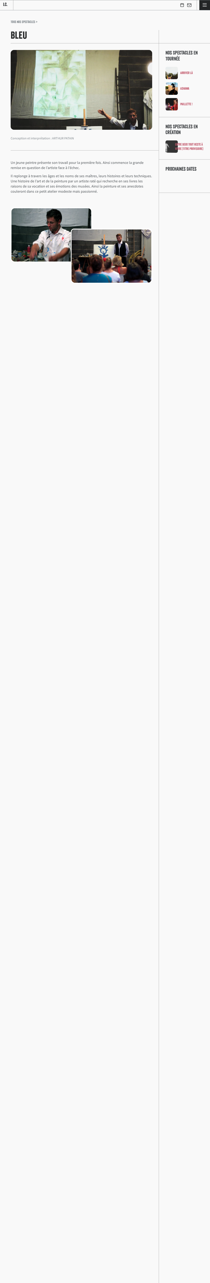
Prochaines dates (180, 169)
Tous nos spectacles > (24, 22)
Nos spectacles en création (181, 129)
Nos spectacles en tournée (181, 56)
